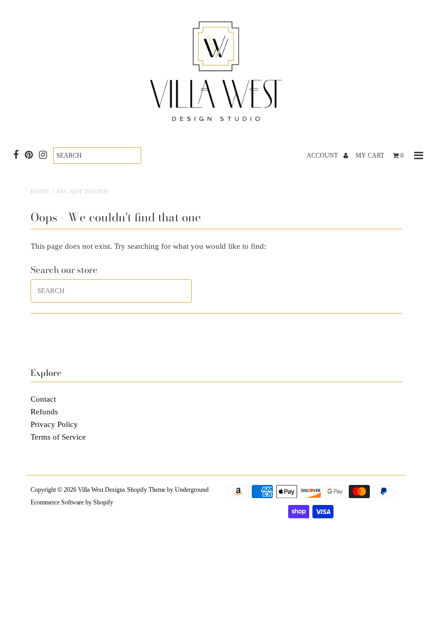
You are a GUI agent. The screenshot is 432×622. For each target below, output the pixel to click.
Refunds (44, 411)
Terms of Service (58, 437)
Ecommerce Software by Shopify (72, 502)
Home (40, 191)
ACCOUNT (323, 155)
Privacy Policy (54, 424)
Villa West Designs (101, 489)
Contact (43, 399)
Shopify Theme (146, 489)
